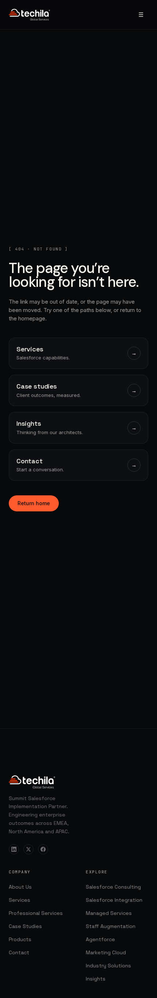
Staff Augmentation (110, 926)
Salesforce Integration (114, 900)
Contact (19, 952)
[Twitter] (28, 849)
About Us (20, 887)
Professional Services (36, 913)
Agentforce (100, 939)
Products (20, 939)
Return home (34, 503)
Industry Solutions (108, 965)
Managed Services (109, 913)
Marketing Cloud (106, 952)
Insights (96, 978)
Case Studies (25, 926)
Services (19, 900)
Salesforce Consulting (113, 887)
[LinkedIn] (14, 849)
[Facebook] (43, 849)
